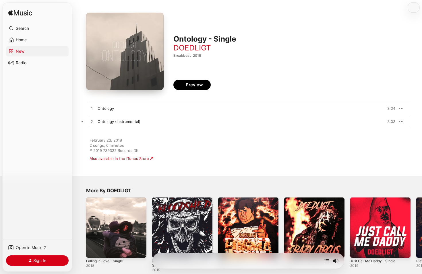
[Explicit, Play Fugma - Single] (225, 250)
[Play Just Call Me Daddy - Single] (357, 250)
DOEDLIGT (192, 47)
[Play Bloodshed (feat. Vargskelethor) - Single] (159, 250)
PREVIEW (389, 108)
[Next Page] (416, 227)
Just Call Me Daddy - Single (375, 199)
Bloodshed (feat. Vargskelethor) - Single (182, 202)
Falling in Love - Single (106, 199)
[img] (20, 13)
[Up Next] (326, 261)
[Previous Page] (80, 227)
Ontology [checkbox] (106, 108)
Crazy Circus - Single (303, 199)
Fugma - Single (231, 199)
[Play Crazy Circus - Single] (291, 250)
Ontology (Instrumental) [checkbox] (119, 121)
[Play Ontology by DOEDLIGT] (92, 108)
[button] (37, 28)
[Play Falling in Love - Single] (93, 250)
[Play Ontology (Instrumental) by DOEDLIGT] (92, 121)
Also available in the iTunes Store (119, 158)
